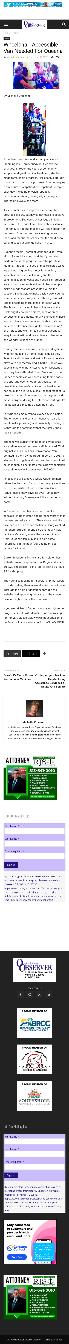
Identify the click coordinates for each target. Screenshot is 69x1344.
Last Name (11, 838)
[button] (5, 24)
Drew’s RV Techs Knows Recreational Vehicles (18, 677)
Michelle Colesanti (16, 57)
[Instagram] (29, 994)
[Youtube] (48, 994)
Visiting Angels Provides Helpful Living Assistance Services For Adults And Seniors (50, 681)
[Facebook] (20, 994)
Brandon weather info (30, 937)
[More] (44, 653)
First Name (11, 826)
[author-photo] (34, 717)
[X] (39, 994)
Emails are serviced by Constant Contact (32, 899)
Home (7, 32)
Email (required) (14, 851)
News (16, 32)
